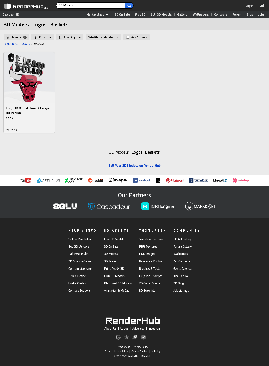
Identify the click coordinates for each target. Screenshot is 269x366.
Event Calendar (183, 268)
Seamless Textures (151, 239)
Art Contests (181, 261)
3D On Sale (122, 14)
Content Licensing (80, 268)
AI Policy (155, 351)
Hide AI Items (138, 37)
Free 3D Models (114, 239)
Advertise (138, 328)
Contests (220, 14)
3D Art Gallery (182, 239)
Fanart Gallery (182, 246)
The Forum (180, 276)
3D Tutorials (147, 290)
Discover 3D (11, 14)
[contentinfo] (69, 5)
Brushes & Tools (149, 268)
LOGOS (26, 43)
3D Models (111, 254)
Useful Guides (77, 283)
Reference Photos (150, 261)
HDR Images (147, 254)
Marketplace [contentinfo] (95, 14)
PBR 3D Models (114, 276)
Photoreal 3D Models (118, 283)
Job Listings (181, 290)
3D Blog (178, 283)
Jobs (261, 14)
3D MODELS (11, 43)
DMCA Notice (77, 276)
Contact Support (79, 290)
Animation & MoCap (116, 290)
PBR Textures (148, 246)
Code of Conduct (139, 351)
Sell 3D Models (161, 14)
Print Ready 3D (114, 268)
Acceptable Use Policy (116, 351)
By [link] (11, 129)
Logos (124, 328)
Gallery (182, 14)
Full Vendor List (78, 254)
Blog (249, 14)
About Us (110, 328)
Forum (237, 14)
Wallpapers (201, 14)
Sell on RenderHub (80, 239)
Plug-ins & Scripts (150, 276)
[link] (251, 5)
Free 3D (140, 14)
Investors (154, 328)
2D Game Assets (149, 283)
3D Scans (110, 261)
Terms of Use (123, 347)
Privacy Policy (141, 347)
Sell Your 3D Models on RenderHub (134, 166)
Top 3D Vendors (78, 246)
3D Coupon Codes (79, 261)
